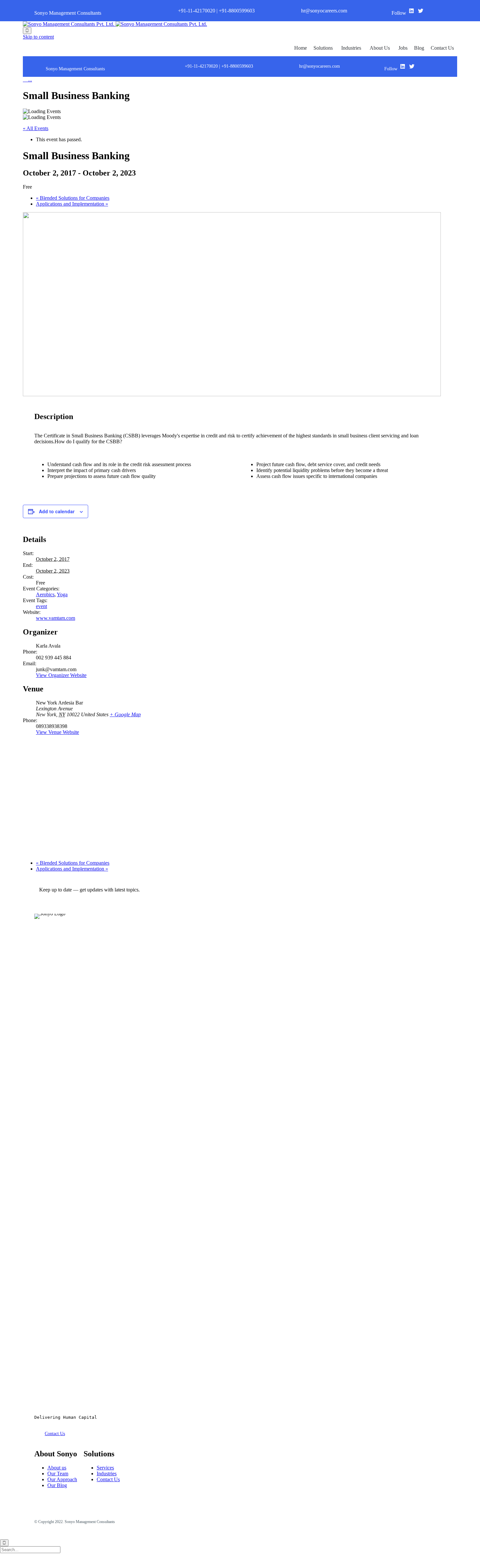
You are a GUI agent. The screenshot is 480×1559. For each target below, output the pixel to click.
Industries (351, 48)
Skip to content (38, 37)
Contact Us (442, 48)
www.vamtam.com (55, 618)
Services (105, 1467)
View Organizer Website (61, 675)
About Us (380, 48)
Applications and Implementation (72, 204)
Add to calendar (56, 511)
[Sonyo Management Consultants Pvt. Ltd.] (115, 24)
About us (56, 1467)
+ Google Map (125, 714)
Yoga (62, 594)
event (41, 606)
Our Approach (62, 1479)
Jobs (403, 48)
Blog (419, 48)
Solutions (323, 48)
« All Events (35, 128)
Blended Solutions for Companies (72, 198)
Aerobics (45, 594)
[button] (54, 1433)
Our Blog (57, 1485)
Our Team (57, 1473)
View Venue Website (57, 732)
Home (300, 48)
